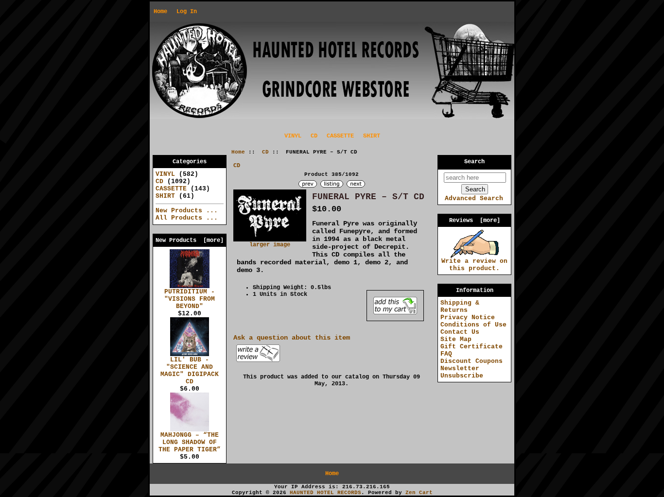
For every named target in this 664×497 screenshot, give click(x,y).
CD (265, 152)
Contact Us (459, 332)
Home (160, 11)
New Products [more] (190, 240)
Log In (186, 11)
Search (474, 161)
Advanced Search (474, 198)
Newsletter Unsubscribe (461, 372)
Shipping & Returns (459, 306)
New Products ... (187, 210)
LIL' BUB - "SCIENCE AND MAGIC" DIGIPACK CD (189, 370)
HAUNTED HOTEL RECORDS (325, 493)
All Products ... (187, 218)
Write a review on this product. (474, 264)
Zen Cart (419, 493)
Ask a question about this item (291, 338)
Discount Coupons (471, 361)
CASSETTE (340, 136)
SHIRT (371, 136)
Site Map (456, 339)
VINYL (292, 136)
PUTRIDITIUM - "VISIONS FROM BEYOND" (189, 299)
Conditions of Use (473, 324)
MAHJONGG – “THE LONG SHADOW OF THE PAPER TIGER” (189, 442)
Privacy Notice (467, 317)
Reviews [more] (474, 220)
